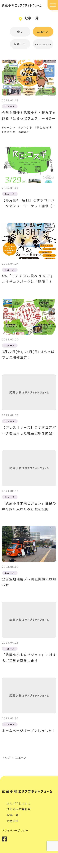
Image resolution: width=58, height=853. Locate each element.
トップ (6, 757)
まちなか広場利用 (19, 809)
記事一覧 (13, 815)
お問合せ (13, 821)
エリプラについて (19, 803)
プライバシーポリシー (15, 830)
